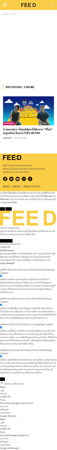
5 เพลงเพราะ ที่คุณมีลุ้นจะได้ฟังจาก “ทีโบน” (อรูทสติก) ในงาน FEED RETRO (28, 131)
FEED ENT (9, 123)
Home (5, 14)
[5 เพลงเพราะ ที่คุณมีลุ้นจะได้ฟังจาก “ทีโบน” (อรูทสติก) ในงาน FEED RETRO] (28, 110)
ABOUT (6, 186)
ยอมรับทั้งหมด (6, 241)
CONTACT (17, 186)
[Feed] (28, 5)
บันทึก (2, 379)
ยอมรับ (8, 209)
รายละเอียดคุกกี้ (7, 263)
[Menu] (5, 5)
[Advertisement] (28, 49)
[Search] (52, 5)
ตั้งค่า (14, 202)
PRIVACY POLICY (32, 186)
